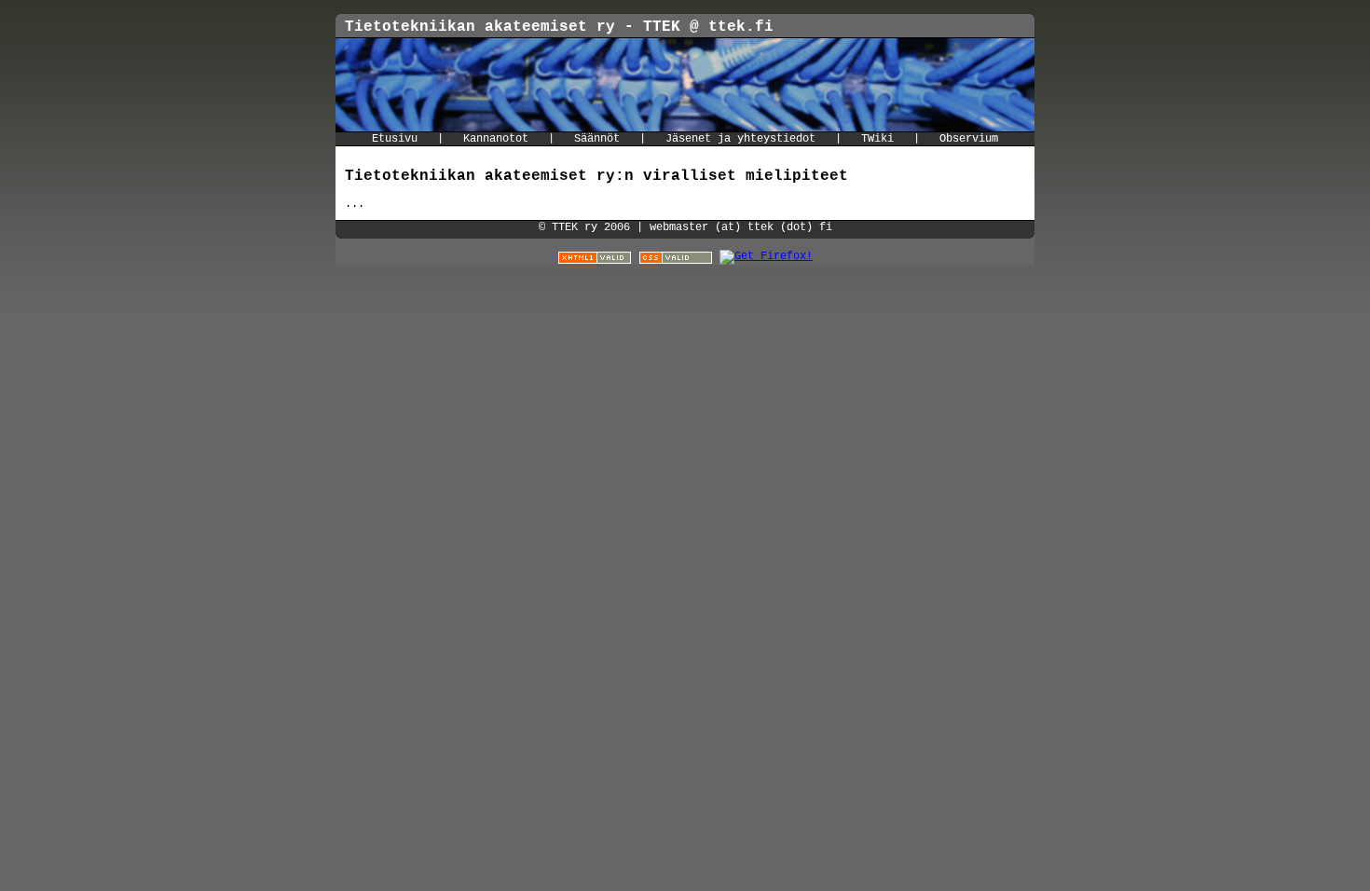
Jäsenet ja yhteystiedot (740, 138)
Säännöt (597, 138)
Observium (968, 138)
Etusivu (395, 138)
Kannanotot (495, 138)
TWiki (877, 138)
